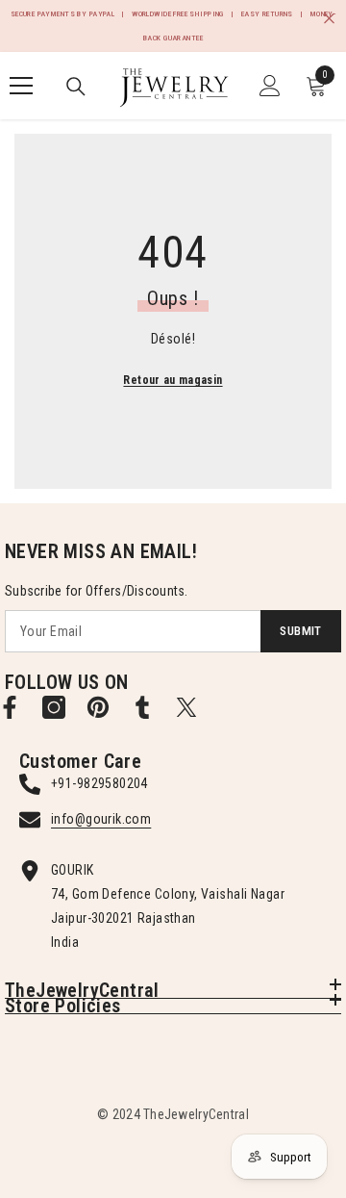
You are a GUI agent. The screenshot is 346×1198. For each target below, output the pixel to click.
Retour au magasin (172, 380)
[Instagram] (54, 707)
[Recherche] (75, 86)
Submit (300, 631)
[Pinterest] (98, 707)
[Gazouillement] (186, 707)
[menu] (21, 85)
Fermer (329, 19)
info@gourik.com (101, 819)
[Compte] (270, 85)
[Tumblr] (142, 707)
